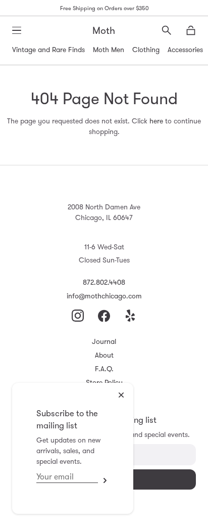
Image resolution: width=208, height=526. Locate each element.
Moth (103, 30)
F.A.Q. (104, 369)
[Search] (167, 30)
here (156, 121)
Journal (104, 341)
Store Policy (104, 382)
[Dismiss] (121, 395)
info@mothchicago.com (104, 296)
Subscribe (103, 480)
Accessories (185, 50)
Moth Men (108, 50)
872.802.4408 (104, 282)
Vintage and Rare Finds (48, 50)
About (104, 355)
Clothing (146, 50)
